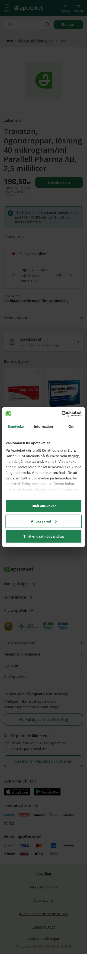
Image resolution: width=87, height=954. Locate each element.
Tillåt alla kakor (43, 506)
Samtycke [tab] (16, 426)
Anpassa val (41, 521)
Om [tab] (71, 426)
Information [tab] (43, 426)
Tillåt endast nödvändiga (43, 536)
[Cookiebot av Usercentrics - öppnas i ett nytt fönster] (62, 414)
